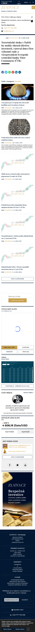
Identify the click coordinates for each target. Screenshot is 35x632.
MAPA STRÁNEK (17, 571)
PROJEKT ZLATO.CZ (17, 548)
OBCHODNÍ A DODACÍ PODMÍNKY (17, 583)
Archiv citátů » (29, 392)
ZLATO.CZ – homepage (17, 535)
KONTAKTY (17, 562)
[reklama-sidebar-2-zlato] (17, 499)
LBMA (5, 358)
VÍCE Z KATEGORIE (17, 279)
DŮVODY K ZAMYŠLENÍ (17, 556)
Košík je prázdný (17, 300)
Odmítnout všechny (19, 629)
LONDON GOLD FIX (17, 542)
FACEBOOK (17, 564)
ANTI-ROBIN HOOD (17, 539)
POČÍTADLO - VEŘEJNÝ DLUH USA (17, 386)
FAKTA (17, 540)
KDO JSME (17, 552)
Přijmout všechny (7, 629)
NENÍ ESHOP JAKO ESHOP (17, 581)
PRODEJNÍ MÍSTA (17, 569)
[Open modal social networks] (19, 72)
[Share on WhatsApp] (9, 72)
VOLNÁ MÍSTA (17, 568)
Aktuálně (17, 81)
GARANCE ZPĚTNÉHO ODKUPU (17, 585)
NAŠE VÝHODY (17, 554)
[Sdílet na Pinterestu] (13, 72)
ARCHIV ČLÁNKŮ (17, 537)
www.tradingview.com (6, 311)
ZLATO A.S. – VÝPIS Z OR (17, 551)
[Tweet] (6, 72)
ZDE (8, 626)
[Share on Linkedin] (16, 72)
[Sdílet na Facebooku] (2, 72)
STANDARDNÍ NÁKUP (17, 580)
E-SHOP (17, 577)
